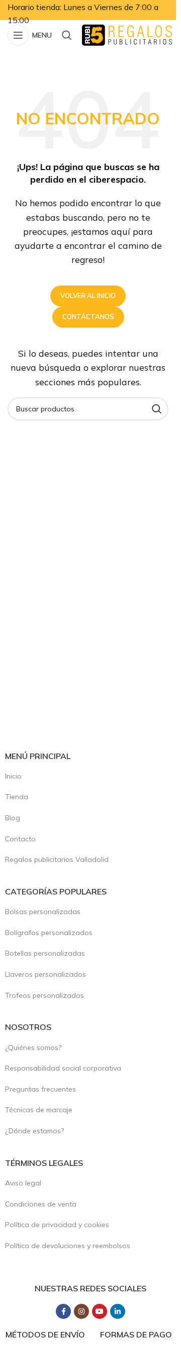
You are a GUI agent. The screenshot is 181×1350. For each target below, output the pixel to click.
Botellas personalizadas (45, 953)
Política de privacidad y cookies (57, 1224)
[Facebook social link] (63, 1311)
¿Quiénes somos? (33, 1047)
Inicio (13, 776)
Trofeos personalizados (44, 995)
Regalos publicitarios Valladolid (57, 859)
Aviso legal (23, 1182)
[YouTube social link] (99, 1311)
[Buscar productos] (67, 35)
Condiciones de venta (40, 1204)
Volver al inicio (88, 295)
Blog (12, 817)
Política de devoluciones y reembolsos (67, 1245)
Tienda (16, 796)
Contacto (20, 838)
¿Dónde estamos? (34, 1130)
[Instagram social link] (81, 1311)
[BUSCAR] (156, 408)
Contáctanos (88, 317)
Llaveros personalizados (45, 974)
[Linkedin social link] (117, 1311)
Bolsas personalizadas (42, 911)
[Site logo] (127, 34)
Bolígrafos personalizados (49, 932)
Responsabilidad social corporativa (63, 1068)
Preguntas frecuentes (40, 1089)
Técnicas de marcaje (38, 1109)
